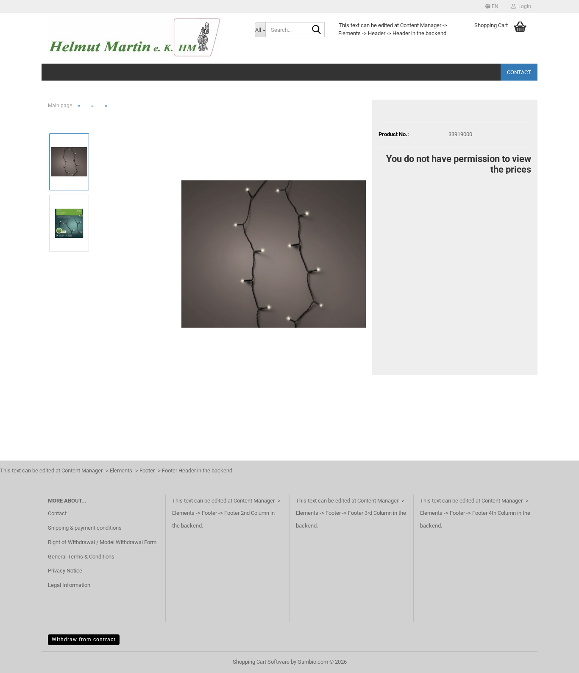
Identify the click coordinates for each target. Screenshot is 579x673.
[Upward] (555, 660)
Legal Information (69, 585)
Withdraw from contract (84, 639)
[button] (492, 6)
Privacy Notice (65, 570)
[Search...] (317, 30)
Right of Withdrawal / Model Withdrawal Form (102, 542)
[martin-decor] (145, 38)
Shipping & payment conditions (85, 528)
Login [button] (523, 6)
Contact (519, 72)
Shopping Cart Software (261, 662)
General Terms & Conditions (81, 556)
